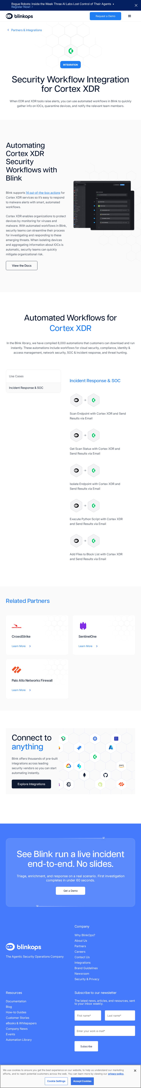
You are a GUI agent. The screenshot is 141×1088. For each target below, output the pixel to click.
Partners (80, 946)
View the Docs (21, 265)
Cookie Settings (56, 1081)
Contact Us (82, 957)
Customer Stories (17, 1018)
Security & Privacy (87, 979)
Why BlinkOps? (85, 935)
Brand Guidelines (86, 968)
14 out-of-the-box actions (43, 192)
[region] (70, 1076)
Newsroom (82, 973)
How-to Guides (16, 1012)
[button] (129, 16)
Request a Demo (105, 16)
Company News (17, 1028)
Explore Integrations (31, 784)
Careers (80, 951)
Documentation (16, 1001)
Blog (9, 1007)
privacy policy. (116, 1073)
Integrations (83, 962)
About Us (81, 940)
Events (10, 1034)
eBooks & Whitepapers (21, 1023)
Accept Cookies (82, 1081)
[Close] (135, 1071)
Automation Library (19, 1039)
